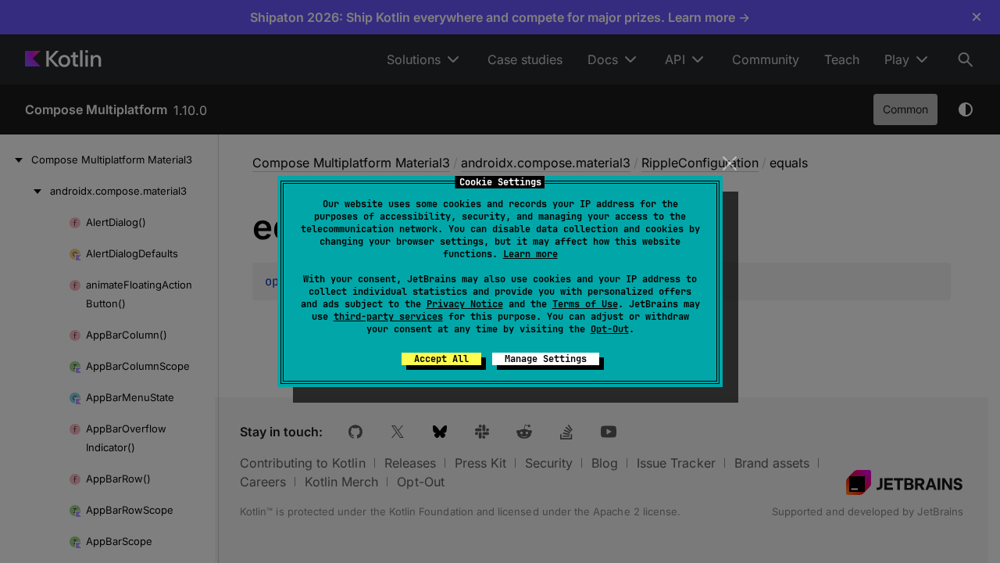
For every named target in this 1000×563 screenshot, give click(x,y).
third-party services (388, 316)
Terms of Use (585, 304)
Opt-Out (610, 329)
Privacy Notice (465, 304)
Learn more (530, 254)
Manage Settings (546, 359)
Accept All (441, 359)
